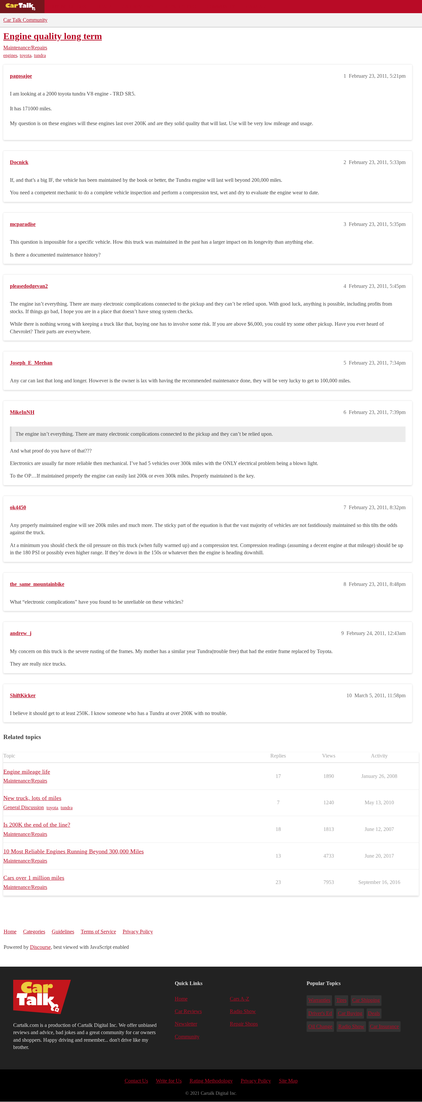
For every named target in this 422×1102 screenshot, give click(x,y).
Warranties (319, 1000)
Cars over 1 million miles (33, 877)
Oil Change (320, 1026)
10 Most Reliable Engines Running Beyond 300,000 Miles (73, 851)
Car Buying (350, 1013)
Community (221, 6)
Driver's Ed (320, 1013)
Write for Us (169, 1081)
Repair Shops (180, 6)
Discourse (40, 947)
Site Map (288, 1081)
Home (10, 931)
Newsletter (186, 1024)
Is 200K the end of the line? (36, 824)
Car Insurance (384, 1026)
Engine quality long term (52, 36)
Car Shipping (366, 1000)
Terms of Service (98, 931)
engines (10, 55)
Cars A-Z (256, 6)
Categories (34, 931)
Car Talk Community (25, 20)
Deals (104, 6)
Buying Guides (68, 6)
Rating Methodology (211, 1081)
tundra (40, 55)
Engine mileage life (26, 771)
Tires (341, 1000)
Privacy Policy (138, 931)
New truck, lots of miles (32, 798)
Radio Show (243, 1011)
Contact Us (136, 1081)
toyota (25, 55)
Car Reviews (138, 6)
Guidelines (63, 931)
